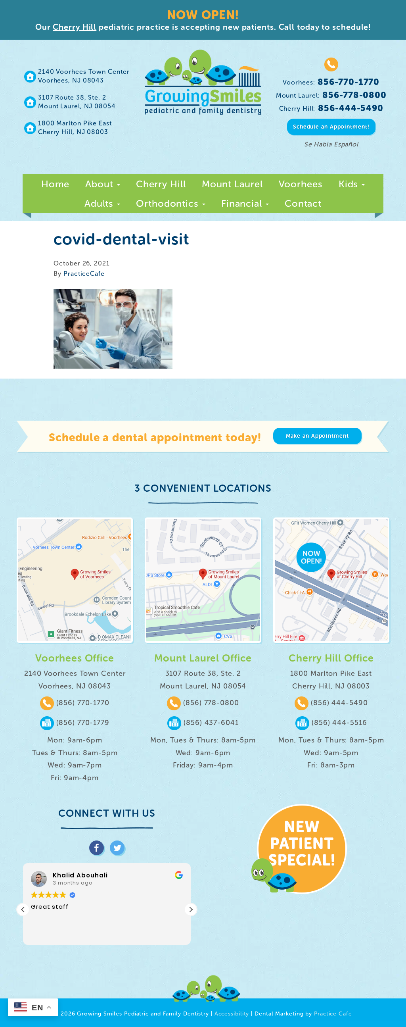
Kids (350, 184)
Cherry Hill (74, 27)
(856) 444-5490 (338, 702)
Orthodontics (168, 203)
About (100, 184)
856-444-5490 (331, 108)
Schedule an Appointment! (331, 126)
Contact (303, 203)
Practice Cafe (333, 1013)
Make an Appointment (317, 436)
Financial (243, 203)
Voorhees (301, 184)
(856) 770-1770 (81, 702)
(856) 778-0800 (210, 702)
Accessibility (231, 1013)
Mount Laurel (232, 184)
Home (55, 184)
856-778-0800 (331, 95)
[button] (191, 909)
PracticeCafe (84, 273)
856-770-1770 (331, 82)
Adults (100, 203)
